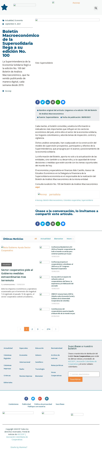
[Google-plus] (40, 398)
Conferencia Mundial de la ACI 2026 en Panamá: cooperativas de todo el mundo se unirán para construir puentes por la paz (63, 250)
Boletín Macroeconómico (53, 200)
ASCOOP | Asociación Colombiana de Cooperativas (17, 437)
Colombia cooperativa (72, 200)
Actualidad (9, 20)
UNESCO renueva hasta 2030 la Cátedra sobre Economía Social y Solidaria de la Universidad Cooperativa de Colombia (63, 297)
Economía (19, 20)
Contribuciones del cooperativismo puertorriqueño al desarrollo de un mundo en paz (63, 311)
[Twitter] (33, 398)
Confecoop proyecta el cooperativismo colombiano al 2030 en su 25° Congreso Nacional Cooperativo (62, 265)
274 (48, 329)
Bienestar (58, 239)
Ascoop (39, 200)
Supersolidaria (87, 200)
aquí (37, 187)
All (36, 239)
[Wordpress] (47, 398)
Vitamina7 (23, 447)
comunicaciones (9, 284)
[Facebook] (26, 398)
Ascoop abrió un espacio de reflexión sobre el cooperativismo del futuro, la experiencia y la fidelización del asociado (62, 281)
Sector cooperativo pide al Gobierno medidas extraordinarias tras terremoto (17, 275)
